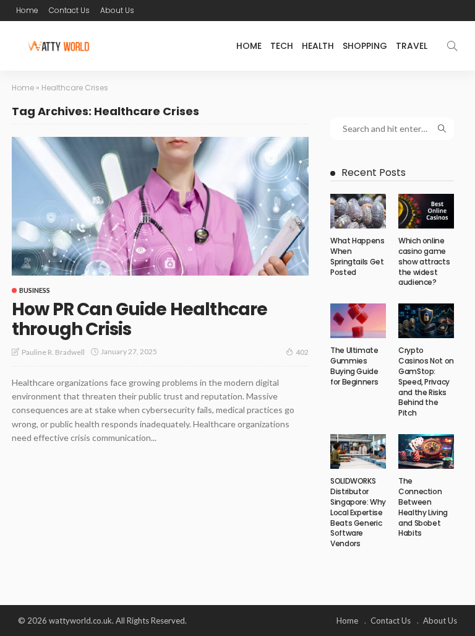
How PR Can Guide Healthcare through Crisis (139, 319)
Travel (411, 46)
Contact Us (69, 10)
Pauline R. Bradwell (53, 352)
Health (318, 46)
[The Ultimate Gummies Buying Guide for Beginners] (358, 320)
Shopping (365, 46)
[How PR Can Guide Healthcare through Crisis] (160, 206)
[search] (452, 46)
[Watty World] (58, 46)
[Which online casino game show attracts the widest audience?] (426, 211)
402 (302, 352)
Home (27, 10)
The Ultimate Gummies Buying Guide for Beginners (354, 365)
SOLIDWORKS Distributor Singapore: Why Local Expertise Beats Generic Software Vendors (358, 512)
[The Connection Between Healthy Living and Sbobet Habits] (426, 451)
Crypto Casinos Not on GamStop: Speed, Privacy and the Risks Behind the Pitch (426, 381)
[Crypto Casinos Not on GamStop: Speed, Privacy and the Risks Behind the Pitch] (426, 320)
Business (34, 290)
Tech (281, 46)
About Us (117, 10)
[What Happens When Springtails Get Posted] (358, 211)
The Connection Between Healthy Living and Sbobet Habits (423, 507)
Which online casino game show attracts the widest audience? (424, 261)
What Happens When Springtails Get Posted (357, 256)
